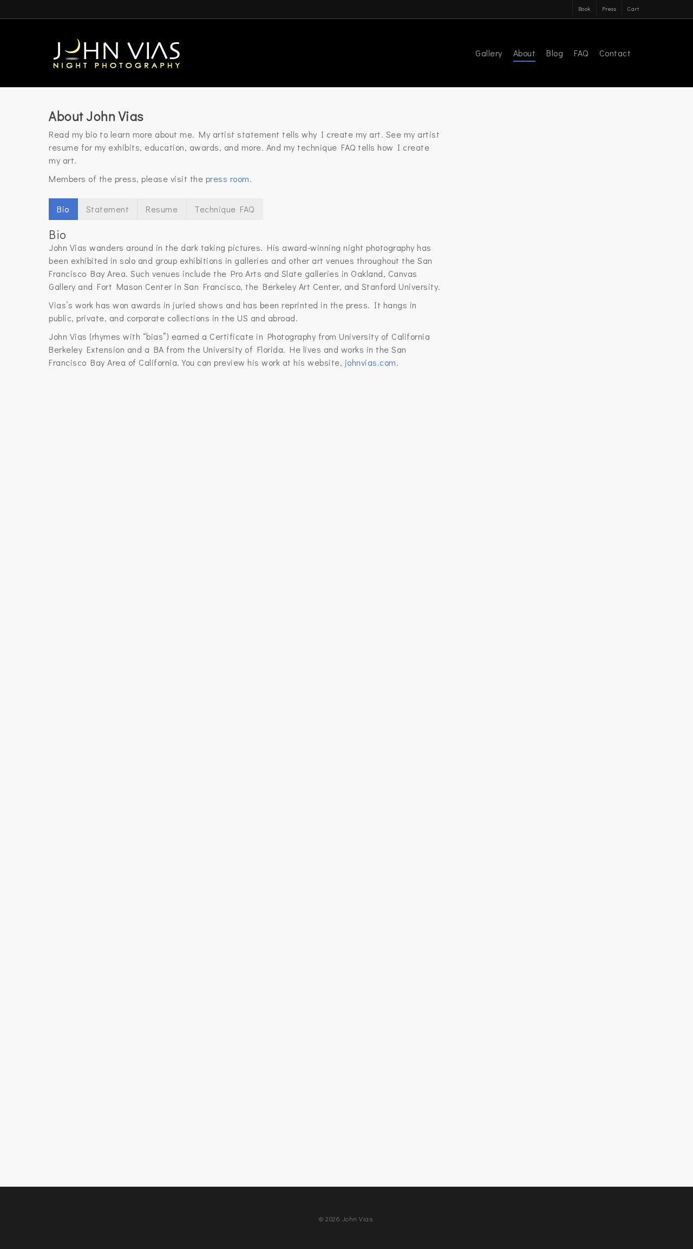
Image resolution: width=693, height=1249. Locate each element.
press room (228, 178)
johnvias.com (370, 362)
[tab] (63, 209)
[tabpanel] (245, 299)
